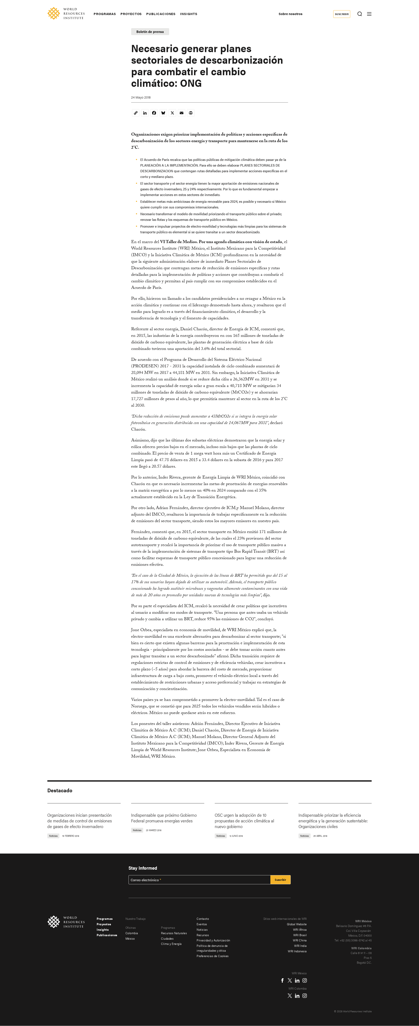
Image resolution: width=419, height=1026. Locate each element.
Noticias (202, 929)
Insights (188, 14)
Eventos (202, 924)
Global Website (297, 924)
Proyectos (131, 14)
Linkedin (297, 980)
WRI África (300, 929)
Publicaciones (161, 14)
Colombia (131, 933)
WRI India (300, 945)
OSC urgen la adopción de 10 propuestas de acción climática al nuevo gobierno (244, 820)
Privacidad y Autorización (213, 940)
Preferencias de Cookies (213, 956)
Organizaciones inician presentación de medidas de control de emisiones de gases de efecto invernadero (79, 820)
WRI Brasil (300, 935)
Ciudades (167, 938)
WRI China (300, 940)
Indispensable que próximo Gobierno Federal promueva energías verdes (164, 818)
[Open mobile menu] (369, 14)
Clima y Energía (171, 943)
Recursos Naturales (174, 933)
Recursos (203, 935)
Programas (105, 14)
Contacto (203, 918)
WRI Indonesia (297, 951)
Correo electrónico (145, 880)
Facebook (282, 980)
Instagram (304, 980)
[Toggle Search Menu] (359, 14)
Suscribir (342, 14)
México (130, 938)
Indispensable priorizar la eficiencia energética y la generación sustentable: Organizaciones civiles (333, 820)
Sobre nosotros (290, 13)
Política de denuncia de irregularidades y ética (212, 948)
